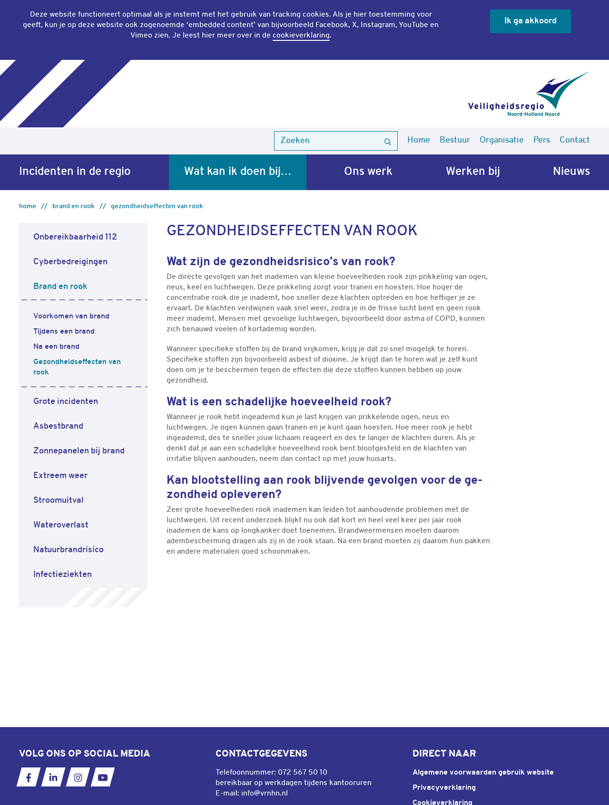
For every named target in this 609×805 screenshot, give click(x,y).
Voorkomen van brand (71, 316)
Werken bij (473, 172)
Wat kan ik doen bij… (237, 172)
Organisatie (502, 140)
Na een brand (56, 347)
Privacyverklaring (444, 788)
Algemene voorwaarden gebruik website (483, 772)
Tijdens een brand (64, 331)
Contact (575, 140)
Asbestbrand (58, 426)
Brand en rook (73, 206)
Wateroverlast (60, 525)
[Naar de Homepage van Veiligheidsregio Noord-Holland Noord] (529, 93)
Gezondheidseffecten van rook (157, 206)
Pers (541, 140)
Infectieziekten (62, 574)
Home (418, 140)
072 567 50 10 (302, 772)
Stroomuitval (58, 500)
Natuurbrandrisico (68, 550)
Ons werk (368, 172)
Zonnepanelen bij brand (79, 451)
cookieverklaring (301, 35)
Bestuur (455, 140)
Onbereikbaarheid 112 (75, 237)
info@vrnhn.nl (264, 793)
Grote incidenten (65, 401)
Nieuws (571, 172)
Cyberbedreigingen (70, 262)
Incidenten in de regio (75, 172)
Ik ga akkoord (530, 21)
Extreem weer (60, 475)
